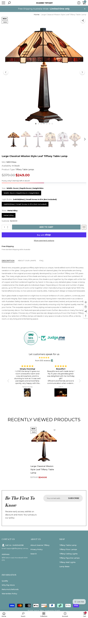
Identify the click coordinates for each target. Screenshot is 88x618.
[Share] (83, 20)
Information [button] (9, 574)
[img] (44, 357)
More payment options (44, 240)
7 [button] (52, 123)
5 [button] (46, 123)
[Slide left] (5, 72)
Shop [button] (62, 539)
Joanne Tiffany (39, 610)
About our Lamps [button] (27, 260)
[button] (9, 3)
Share (83, 20)
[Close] (84, 9)
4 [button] (44, 123)
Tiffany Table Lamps (24, 169)
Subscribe (73, 498)
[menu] (3, 3)
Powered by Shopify (52, 610)
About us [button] (35, 539)
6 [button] (49, 123)
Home (36, 14)
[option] (44, 72)
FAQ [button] (41, 260)
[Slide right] (82, 72)
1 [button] (35, 123)
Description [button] (8, 260)
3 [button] (41, 123)
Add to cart (46, 227)
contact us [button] (8, 539)
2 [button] (38, 123)
